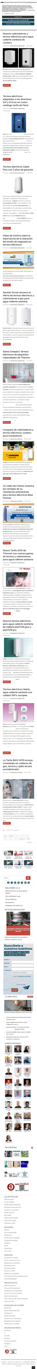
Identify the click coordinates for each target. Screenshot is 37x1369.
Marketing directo (9, 1265)
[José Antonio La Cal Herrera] (8, 1083)
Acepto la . (22, 976)
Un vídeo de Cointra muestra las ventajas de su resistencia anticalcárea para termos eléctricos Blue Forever (18, 491)
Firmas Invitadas (9, 1202)
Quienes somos (9, 1199)
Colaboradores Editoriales (12, 1204)
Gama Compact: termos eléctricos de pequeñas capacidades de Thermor (16, 354)
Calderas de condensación (12, 1318)
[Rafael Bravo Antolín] (27, 1071)
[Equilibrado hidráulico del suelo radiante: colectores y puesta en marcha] (18, 923)
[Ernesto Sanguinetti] (18, 1049)
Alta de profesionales (11, 1296)
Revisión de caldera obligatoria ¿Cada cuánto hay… (18, 1012)
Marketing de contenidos (12, 1263)
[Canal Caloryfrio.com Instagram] (22, 882)
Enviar (15, 990)
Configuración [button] (18, 17)
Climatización (8, 1313)
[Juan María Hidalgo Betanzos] (8, 1071)
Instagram (7, 1343)
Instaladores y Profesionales (13, 1291)
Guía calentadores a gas (12, 896)
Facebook (7, 1330)
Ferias (6, 1245)
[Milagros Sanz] (8, 1138)
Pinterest (7, 1338)
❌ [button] (36, 4)
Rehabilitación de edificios (12, 1321)
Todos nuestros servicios (12, 1260)
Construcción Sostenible (12, 1238)
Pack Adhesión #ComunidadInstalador (16, 1276)
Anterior (11, 836)
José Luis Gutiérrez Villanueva (17, 1121)
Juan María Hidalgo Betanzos (9, 1076)
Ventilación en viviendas (11, 1324)
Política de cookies (10, 1220)
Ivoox (6, 1346)
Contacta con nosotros (11, 1210)
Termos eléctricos (11, 899)
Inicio (5, 836)
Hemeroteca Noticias (16, 439)
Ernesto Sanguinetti (17, 1054)
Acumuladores (9, 902)
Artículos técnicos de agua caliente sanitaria (16, 892)
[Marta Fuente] (27, 1127)
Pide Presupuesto (9, 1285)
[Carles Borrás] (18, 1094)
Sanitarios (7, 1243)
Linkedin (6, 1335)
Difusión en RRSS (9, 1271)
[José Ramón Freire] (8, 1105)
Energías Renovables (11, 1240)
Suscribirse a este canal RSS (12, 830)
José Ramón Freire (8, 1109)
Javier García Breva (18, 1087)
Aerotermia (7, 1308)
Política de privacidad (11, 1218)
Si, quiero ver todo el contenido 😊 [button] (18, 20)
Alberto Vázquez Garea (18, 1076)
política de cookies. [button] (9, 13)
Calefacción (8, 1235)
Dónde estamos (9, 1212)
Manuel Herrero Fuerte (8, 1054)
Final (28, 839)
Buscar (28, 878)
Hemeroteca (8, 1248)
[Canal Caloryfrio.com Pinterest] (25, 882)
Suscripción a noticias (11, 1257)
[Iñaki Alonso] (8, 1127)
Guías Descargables (10, 1279)
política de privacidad (24, 976)
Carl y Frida (7, 1251)
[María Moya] (27, 1083)
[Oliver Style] (27, 1105)
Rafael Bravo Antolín (27, 1076)
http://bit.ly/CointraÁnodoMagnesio (13, 276)
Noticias (6, 1230)
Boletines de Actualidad (11, 1273)
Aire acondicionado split (11, 1310)
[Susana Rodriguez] (18, 1127)
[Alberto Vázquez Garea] (18, 1071)
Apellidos (7, 963)
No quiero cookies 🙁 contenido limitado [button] (18, 24)
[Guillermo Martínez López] (8, 1060)
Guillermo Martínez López (8, 1065)
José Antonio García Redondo (8, 1121)
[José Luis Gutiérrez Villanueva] (18, 1116)
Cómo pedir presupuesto (12, 1288)
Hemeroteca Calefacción (17, 46)
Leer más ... (6, 85)
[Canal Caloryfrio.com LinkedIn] (15, 882)
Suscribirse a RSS (9, 1223)
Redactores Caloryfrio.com (12, 1207)
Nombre (7, 959)
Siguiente (22, 839)
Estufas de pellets (9, 1316)
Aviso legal (7, 1215)
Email (6, 966)
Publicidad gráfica (10, 1268)
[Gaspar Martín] (18, 1060)
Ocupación (8, 970)
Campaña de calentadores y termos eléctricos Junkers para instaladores (18, 432)
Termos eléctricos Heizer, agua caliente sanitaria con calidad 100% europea (17, 692)
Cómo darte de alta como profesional (16, 1298)
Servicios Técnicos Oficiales (13, 1293)
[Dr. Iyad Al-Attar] (27, 1094)
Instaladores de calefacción (14, 905)
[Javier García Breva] (18, 1083)
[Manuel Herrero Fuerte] (8, 1049)
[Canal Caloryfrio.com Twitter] (11, 882)
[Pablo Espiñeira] (27, 1116)
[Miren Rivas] (27, 1049)
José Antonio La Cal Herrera (8, 1087)
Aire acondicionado (10, 1232)
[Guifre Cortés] (18, 1105)
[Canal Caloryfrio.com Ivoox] (28, 882)
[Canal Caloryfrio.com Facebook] (8, 882)
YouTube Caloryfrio (10, 1341)
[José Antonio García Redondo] (8, 1116)
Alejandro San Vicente (8, 1098)
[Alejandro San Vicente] (8, 1094)
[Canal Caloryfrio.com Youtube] (18, 882)
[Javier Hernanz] (27, 1060)
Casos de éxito (9, 1301)
